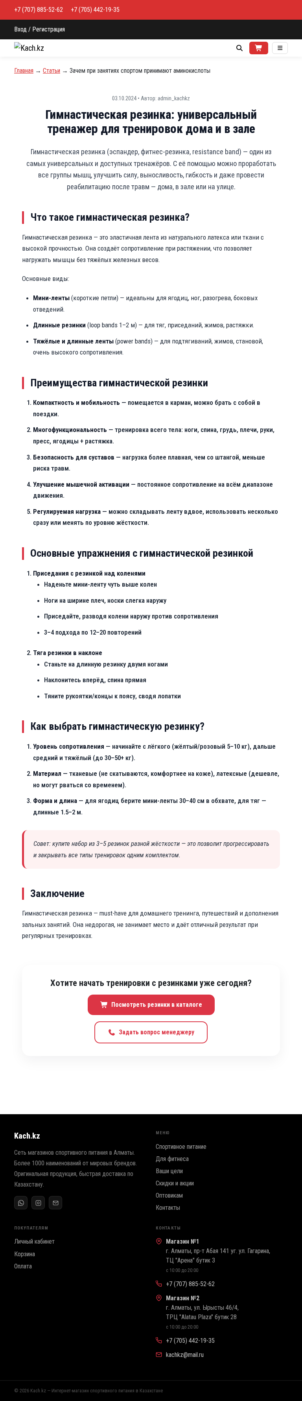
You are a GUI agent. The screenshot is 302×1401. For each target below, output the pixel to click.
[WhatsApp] (21, 1202)
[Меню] (280, 48)
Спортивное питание (181, 1146)
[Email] (55, 1202)
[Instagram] (38, 1202)
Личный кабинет (34, 1241)
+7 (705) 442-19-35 (95, 10)
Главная (23, 70)
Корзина (24, 1254)
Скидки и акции (175, 1183)
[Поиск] (239, 48)
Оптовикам (169, 1195)
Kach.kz (27, 1136)
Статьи (51, 70)
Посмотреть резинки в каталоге (156, 1004)
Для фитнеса (172, 1159)
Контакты (168, 1207)
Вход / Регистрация (39, 29)
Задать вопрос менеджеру (156, 1032)
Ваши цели (169, 1171)
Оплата (23, 1266)
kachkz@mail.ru (185, 1355)
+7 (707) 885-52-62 (38, 10)
